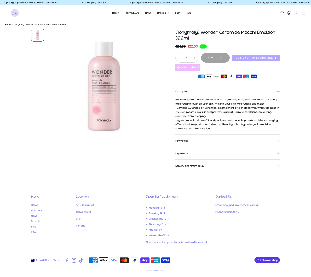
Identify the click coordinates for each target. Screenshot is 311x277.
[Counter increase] (194, 58)
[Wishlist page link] (295, 13)
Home (8, 24)
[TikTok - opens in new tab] (81, 260)
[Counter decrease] (179, 58)
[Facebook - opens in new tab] (67, 260)
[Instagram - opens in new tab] (74, 260)
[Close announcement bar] (307, 2)
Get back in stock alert (256, 58)
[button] (282, 13)
